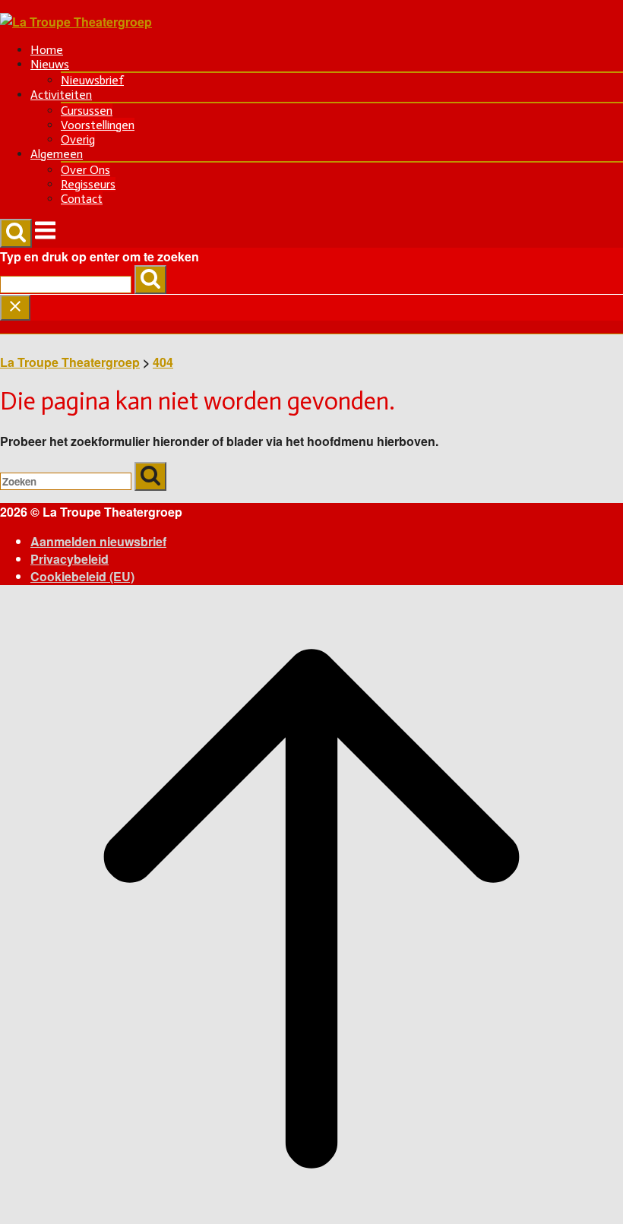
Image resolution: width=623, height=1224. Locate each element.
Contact (82, 198)
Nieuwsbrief (92, 80)
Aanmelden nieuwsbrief (98, 541)
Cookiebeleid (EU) (82, 576)
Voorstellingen (97, 125)
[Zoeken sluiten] (15, 308)
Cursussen (86, 110)
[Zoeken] (150, 279)
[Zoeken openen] (16, 233)
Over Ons (85, 170)
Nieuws (49, 64)
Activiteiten (61, 94)
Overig (78, 139)
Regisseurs (88, 184)
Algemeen (56, 154)
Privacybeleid (69, 559)
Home (46, 50)
